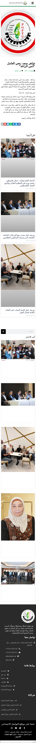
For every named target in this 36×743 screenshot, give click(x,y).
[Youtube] (16, 728)
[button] (33, 3)
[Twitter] (20, 728)
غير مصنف (17, 70)
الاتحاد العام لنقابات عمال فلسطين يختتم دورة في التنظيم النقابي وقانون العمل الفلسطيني (19, 183)
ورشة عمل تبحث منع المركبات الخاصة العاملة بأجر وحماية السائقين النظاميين (18, 236)
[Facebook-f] (24, 728)
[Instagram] (12, 728)
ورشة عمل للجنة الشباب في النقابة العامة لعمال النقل (19, 311)
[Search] (3, 331)
